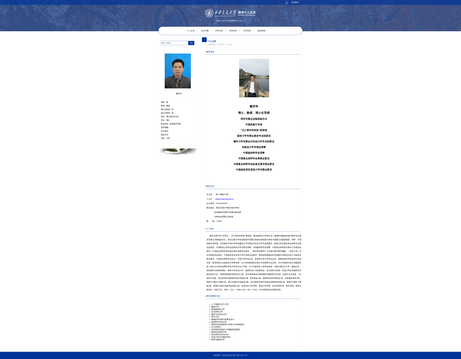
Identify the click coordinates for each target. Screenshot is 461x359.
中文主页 (220, 44)
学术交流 (219, 31)
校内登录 (295, 2)
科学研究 (233, 31)
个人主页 (191, 31)
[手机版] (287, 3)
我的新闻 (261, 31)
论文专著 (205, 31)
